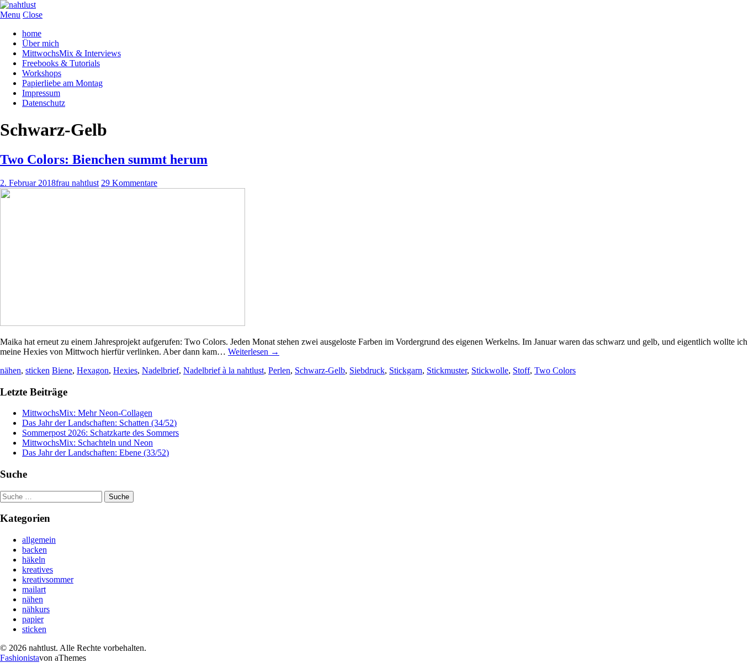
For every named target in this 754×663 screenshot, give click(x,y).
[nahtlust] (18, 4)
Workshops (41, 73)
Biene (62, 370)
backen (34, 549)
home (31, 33)
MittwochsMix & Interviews (71, 53)
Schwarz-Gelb (320, 370)
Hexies (125, 370)
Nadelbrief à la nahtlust (223, 370)
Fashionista (19, 657)
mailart (34, 589)
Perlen (279, 370)
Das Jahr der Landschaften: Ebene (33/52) (95, 452)
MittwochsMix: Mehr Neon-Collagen (87, 413)
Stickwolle (489, 370)
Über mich (40, 43)
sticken (37, 370)
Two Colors (555, 370)
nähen (10, 370)
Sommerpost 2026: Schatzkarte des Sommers (100, 432)
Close (33, 14)
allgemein (39, 539)
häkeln (33, 559)
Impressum (41, 93)
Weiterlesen (253, 351)
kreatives (37, 569)
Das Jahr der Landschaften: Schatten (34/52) (99, 422)
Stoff (521, 370)
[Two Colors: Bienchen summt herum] (122, 323)
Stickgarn (405, 370)
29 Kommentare (129, 183)
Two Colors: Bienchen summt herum (104, 159)
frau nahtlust (77, 183)
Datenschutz (43, 103)
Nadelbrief (160, 370)
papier (33, 619)
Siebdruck (367, 370)
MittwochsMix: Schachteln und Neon (87, 442)
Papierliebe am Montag (62, 83)
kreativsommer (47, 579)
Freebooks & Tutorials (61, 63)
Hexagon (93, 370)
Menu (10, 14)
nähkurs (36, 609)
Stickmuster (447, 370)
